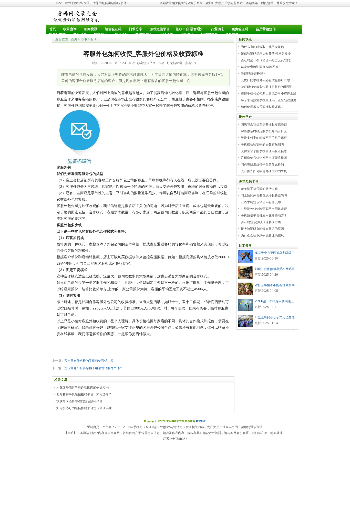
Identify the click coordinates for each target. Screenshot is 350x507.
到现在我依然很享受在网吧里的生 (275, 269)
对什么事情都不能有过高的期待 (275, 285)
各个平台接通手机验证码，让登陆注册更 (268, 100)
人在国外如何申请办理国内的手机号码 (82, 387)
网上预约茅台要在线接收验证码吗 (264, 195)
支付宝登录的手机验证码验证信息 (264, 151)
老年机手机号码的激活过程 (259, 189)
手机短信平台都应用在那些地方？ (264, 215)
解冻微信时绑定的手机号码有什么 (264, 131)
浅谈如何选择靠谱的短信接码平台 (79, 401)
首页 (74, 39)
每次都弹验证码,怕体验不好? (260, 67)
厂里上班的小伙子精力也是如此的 (275, 318)
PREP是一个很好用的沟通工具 (274, 301)
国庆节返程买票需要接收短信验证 (264, 124)
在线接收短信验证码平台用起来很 (264, 209)
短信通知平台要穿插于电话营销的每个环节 (93, 368)
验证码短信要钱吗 (253, 73)
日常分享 (245, 245)
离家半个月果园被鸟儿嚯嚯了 (275, 253)
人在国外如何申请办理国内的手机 (264, 171)
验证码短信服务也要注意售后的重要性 (267, 87)
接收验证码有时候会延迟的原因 (262, 229)
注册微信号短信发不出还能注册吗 (264, 158)
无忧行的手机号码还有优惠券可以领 (265, 80)
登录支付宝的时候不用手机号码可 (264, 138)
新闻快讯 (245, 39)
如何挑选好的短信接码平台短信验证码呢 (84, 408)
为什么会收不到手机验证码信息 (262, 235)
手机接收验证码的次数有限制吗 (262, 144)
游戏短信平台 (249, 181)
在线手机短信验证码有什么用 (261, 202)
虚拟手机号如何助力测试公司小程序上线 (268, 93)
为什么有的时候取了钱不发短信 (262, 47)
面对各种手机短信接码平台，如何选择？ (84, 394)
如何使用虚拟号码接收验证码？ (262, 107)
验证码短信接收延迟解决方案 (261, 222)
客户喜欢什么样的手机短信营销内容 (89, 361)
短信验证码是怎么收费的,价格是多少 (266, 53)
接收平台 (182, 29)
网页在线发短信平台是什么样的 (262, 164)
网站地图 (201, 421)
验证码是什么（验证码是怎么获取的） (267, 60)
